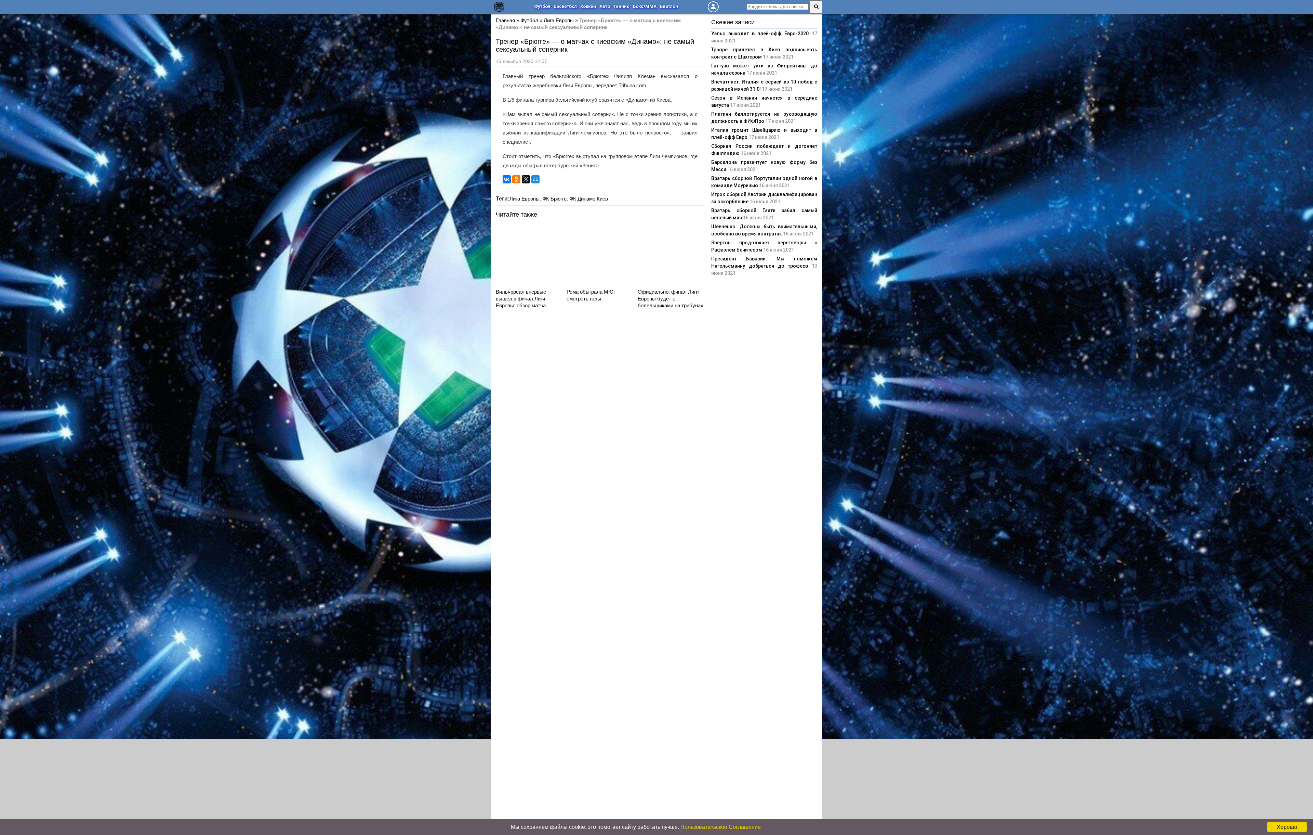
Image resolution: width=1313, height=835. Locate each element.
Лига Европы (559, 20)
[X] (526, 179)
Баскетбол (565, 6)
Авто (604, 6)
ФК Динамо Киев (588, 199)
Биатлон (669, 6)
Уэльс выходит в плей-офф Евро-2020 (760, 33)
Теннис (621, 6)
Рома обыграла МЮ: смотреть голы (591, 295)
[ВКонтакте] (507, 179)
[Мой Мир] (535, 179)
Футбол (542, 6)
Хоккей (588, 6)
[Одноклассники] (516, 179)
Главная (505, 20)
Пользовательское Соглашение (720, 827)
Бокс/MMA (644, 6)
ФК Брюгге (554, 199)
